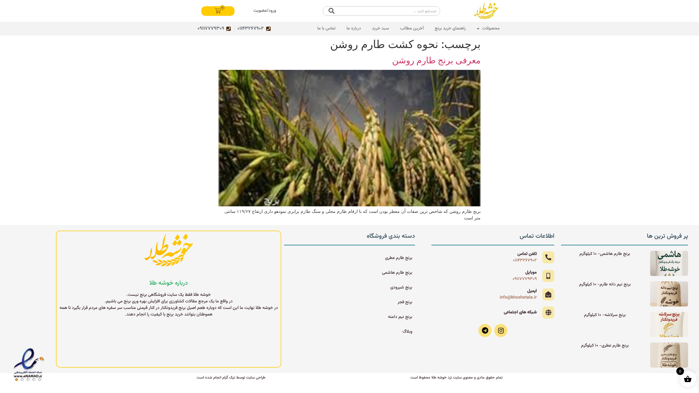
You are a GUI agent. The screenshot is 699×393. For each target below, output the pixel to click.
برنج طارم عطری (398, 258)
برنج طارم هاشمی (397, 272)
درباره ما (353, 28)
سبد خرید (380, 28)
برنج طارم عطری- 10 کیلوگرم (605, 345)
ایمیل (532, 291)
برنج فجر (405, 302)
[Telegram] (484, 330)
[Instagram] (500, 330)
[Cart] (218, 11)
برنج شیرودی (401, 287)
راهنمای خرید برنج (450, 28)
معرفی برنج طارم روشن (436, 60)
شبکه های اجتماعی (520, 312)
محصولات (491, 28)
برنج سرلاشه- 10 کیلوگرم (605, 315)
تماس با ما (326, 28)
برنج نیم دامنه (400, 317)
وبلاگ (407, 331)
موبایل (531, 272)
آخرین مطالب (412, 28)
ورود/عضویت (264, 10)
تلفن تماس (527, 254)
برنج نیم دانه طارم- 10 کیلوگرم (605, 284)
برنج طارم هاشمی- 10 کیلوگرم (604, 254)
